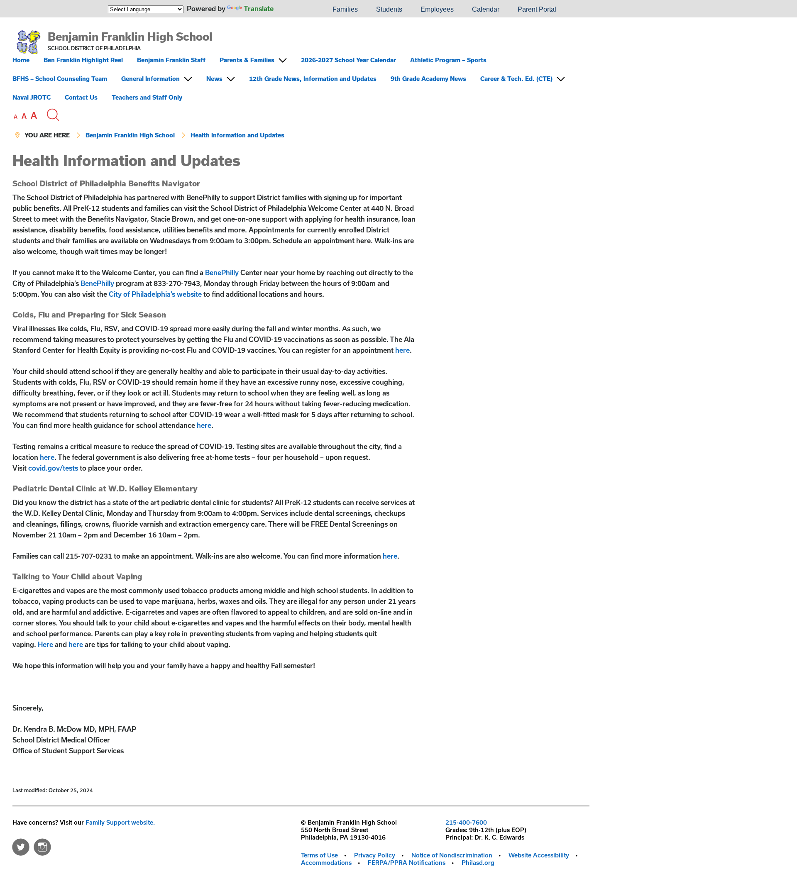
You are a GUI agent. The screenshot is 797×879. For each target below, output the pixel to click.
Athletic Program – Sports (448, 59)
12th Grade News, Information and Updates (312, 78)
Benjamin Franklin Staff (171, 59)
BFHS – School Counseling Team (59, 78)
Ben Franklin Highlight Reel (83, 59)
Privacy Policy (374, 855)
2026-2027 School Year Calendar (348, 59)
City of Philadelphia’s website (155, 294)
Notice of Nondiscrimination (451, 855)
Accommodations (326, 862)
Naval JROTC (31, 97)
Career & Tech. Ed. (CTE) (516, 78)
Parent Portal (537, 9)
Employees (437, 9)
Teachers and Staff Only (147, 97)
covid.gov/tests (53, 468)
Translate (259, 8)
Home (20, 59)
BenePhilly (222, 272)
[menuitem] (295, 9)
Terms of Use (319, 855)
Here (45, 644)
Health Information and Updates (237, 135)
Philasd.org (478, 862)
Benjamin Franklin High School (130, 36)
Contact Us (81, 97)
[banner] (301, 85)
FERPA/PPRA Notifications (406, 862)
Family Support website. (120, 822)
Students (389, 9)
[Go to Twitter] (20, 845)
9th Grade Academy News (428, 78)
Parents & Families (247, 59)
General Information (150, 78)
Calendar (485, 9)
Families (345, 9)
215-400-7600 (466, 822)
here (402, 350)
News (214, 78)
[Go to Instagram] (42, 845)
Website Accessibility (539, 855)
